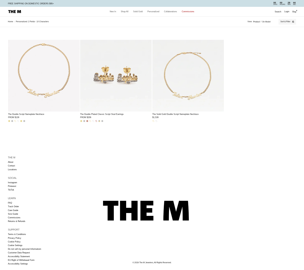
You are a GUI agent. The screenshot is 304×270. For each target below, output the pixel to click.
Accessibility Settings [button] (18, 264)
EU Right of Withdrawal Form (21, 260)
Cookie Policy (14, 241)
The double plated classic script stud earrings (102, 114)
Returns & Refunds (16, 221)
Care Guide (13, 210)
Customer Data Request (19, 252)
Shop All (124, 11)
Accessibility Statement (19, 256)
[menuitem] (112, 11)
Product (256, 22)
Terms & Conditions (17, 234)
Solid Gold (138, 11)
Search (278, 11)
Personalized (153, 11)
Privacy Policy (14, 238)
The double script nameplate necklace (26, 114)
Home (10, 21)
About (10, 162)
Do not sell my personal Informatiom (24, 249)
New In (113, 11)
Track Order (13, 206)
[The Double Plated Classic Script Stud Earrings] (116, 76)
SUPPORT (13, 229)
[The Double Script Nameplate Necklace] (44, 76)
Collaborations (170, 11)
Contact (11, 166)
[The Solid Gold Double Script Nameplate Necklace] (188, 76)
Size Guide (13, 214)
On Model (266, 22)
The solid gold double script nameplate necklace (175, 114)
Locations (12, 169)
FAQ (10, 203)
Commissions (188, 11)
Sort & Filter (285, 21)
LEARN (12, 198)
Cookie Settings (15, 245)
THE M (11, 157)
